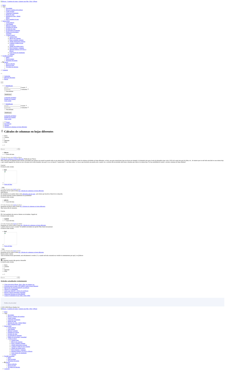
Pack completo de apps (12, 19)
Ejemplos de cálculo (11, 27)
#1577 (14, 250)
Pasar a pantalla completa (16, 40)
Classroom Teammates (12, 13)
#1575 (14, 223)
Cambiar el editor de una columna (20, 346)
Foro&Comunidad (7, 56)
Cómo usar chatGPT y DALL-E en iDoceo (16, 291)
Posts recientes (10, 59)
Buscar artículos (10, 63)
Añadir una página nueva (16, 46)
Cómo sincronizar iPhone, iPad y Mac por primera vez (19, 284)
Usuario (23, 87)
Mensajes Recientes (9, 77)
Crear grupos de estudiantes (17, 52)
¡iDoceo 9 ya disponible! (11, 289)
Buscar (6, 62)
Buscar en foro (10, 65)
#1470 (14, 157)
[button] (8, 85)
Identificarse (8, 94)
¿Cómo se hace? (10, 35)
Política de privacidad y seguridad (17, 337)
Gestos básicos (10, 22)
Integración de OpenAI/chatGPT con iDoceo (16, 287)
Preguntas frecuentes (11, 60)
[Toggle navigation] (1, 73)
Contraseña (24, 89)
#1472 (14, 205)
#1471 (14, 189)
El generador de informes (13, 30)
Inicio (4, 5)
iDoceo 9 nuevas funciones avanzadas (14, 292)
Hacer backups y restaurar (16, 48)
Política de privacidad (10, 303)
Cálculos (11, 54)
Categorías (7, 76)
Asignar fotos (13, 37)
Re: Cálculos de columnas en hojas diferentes (31, 190)
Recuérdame (9, 91)
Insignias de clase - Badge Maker (17, 323)
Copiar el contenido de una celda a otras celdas (17, 295)
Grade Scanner (10, 11)
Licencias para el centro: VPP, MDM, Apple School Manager (21, 286)
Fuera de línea (8, 184)
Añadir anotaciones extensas (17, 41)
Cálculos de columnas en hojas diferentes (12, 159)
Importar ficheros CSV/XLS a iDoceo (21, 351)
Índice (7, 57)
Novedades (9, 8)
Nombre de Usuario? (10, 99)
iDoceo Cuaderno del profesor (14, 10)
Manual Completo (11, 25)
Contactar (5, 70)
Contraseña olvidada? (10, 97)
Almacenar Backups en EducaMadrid (14, 294)
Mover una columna (15, 38)
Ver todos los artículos (12, 67)
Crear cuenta (7, 101)
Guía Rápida (9, 24)
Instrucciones (6, 21)
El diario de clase (10, 29)
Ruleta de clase (10, 14)
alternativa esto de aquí (28, 194)
